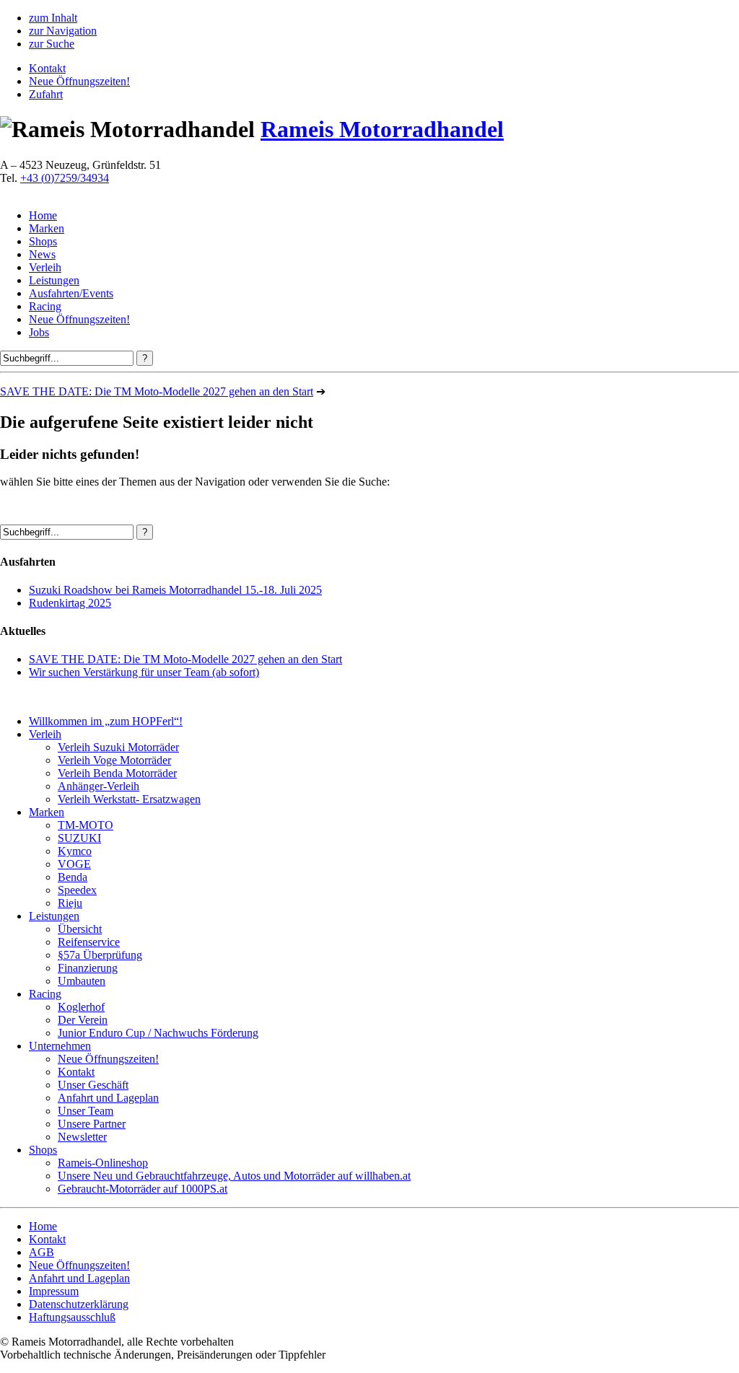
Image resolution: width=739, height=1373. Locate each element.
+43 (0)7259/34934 (64, 178)
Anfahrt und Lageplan (108, 1098)
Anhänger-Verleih (98, 786)
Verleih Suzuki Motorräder (118, 747)
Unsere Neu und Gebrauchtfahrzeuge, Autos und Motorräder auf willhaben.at (234, 1176)
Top (704, 1338)
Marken (46, 228)
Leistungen (54, 280)
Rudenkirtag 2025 (70, 603)
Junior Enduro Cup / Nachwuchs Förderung (158, 1033)
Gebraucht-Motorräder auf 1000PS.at (142, 1189)
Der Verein (83, 1020)
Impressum (54, 1291)
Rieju (70, 903)
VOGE (74, 864)
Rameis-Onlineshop (103, 1163)
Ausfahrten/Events (71, 293)
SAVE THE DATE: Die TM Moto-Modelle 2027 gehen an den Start (156, 391)
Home (43, 215)
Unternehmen (60, 1046)
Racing (45, 306)
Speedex (77, 890)
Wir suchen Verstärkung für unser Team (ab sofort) (144, 672)
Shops (43, 241)
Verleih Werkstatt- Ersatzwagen (129, 799)
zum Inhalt (53, 18)
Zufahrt (46, 94)
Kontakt (47, 68)
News (42, 254)
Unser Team (85, 1111)
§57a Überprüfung (100, 955)
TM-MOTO (85, 825)
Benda (72, 877)
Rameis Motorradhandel (382, 129)
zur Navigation (63, 31)
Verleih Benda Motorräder (117, 773)
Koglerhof (81, 1007)
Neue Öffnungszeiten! (79, 81)
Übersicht (80, 929)
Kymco (75, 851)
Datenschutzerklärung (78, 1304)
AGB (41, 1252)
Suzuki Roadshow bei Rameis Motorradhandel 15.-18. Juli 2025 (175, 590)
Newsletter (82, 1137)
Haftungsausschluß (72, 1317)
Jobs (39, 332)
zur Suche (51, 44)
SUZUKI (79, 838)
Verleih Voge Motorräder (114, 760)
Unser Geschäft (93, 1085)
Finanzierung (88, 968)
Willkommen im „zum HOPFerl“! (106, 721)
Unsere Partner (92, 1124)
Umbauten (81, 981)
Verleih (45, 267)
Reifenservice (89, 942)
